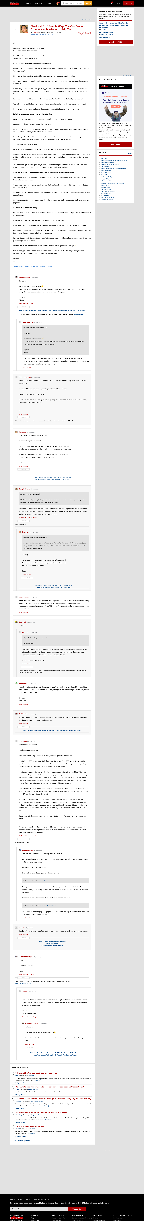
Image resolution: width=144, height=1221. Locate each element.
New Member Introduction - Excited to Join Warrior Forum (41, 1112)
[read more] (37, 1080)
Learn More (115, 144)
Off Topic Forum (106, 193)
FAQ (32, 1218)
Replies (18, 1083)
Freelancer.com (118, 1218)
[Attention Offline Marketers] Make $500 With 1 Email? (52, 477)
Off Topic (32, 1075)
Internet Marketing (36, 1101)
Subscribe (51, 35)
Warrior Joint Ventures (108, 191)
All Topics (104, 158)
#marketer (34, 266)
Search (88, 3)
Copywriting (105, 179)
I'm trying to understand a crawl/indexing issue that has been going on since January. (53, 1098)
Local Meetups (105, 195)
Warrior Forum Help (107, 197)
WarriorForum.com (107, 34)
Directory (96, 1218)
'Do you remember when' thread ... (30, 1126)
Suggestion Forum (107, 199)
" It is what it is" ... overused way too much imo (36, 1073)
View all (129, 153)
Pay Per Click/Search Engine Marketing (113, 168)
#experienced (18, 266)
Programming (105, 187)
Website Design (106, 189)
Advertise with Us (86, 19)
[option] (115, 115)
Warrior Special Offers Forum (47, 906)
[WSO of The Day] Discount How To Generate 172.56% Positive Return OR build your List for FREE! (52, 310)
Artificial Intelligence (107, 162)
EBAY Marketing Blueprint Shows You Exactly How (52, 479)
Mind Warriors (105, 185)
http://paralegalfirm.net (23, 983)
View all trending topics (21, 1141)
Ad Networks (105, 166)
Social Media (105, 175)
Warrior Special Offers (58, 1218)
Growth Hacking (106, 173)
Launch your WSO (115, 42)
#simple (42, 266)
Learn (50, 3)
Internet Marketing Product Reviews (112, 183)
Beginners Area (33, 1089)
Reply (17, 1095)
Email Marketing (106, 170)
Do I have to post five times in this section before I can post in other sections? (49, 1086)
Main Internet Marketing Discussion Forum (114, 160)
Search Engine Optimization (109, 164)
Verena (103, 29)
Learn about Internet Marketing (82, 1218)
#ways (50, 266)
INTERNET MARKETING (38, 35)
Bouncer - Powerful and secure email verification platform (115, 125)
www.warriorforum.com (45, 881)
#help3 (27, 266)
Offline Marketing (106, 177)
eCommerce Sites (106, 181)
